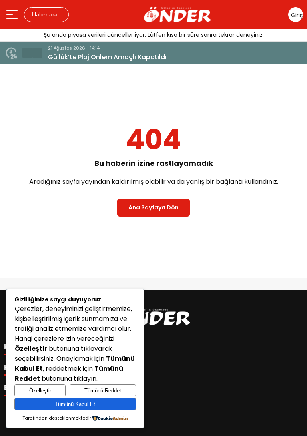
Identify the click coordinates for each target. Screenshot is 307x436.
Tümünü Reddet (102, 391)
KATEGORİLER (30, 347)
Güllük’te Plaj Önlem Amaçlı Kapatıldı (107, 57)
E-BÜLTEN (22, 388)
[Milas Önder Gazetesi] (177, 14)
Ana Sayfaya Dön (153, 207)
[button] (27, 53)
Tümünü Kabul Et (75, 404)
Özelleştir (40, 391)
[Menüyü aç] (13, 14)
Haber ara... (46, 14)
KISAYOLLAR (27, 367)
